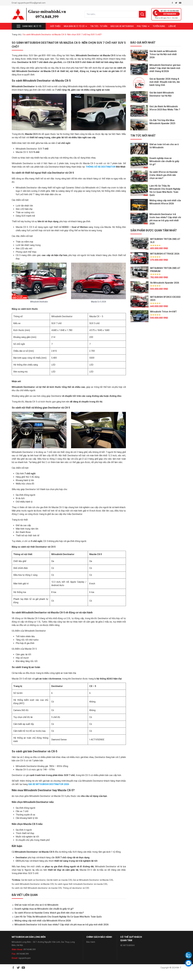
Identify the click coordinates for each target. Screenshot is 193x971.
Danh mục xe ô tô (31, 26)
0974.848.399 (29, 949)
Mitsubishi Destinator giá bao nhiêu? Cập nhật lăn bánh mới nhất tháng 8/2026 (165, 68)
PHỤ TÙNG (142, 26)
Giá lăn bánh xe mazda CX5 (59, 880)
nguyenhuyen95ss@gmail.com (31, 3)
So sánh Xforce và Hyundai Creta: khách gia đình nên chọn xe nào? (49, 912)
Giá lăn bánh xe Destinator (33, 880)
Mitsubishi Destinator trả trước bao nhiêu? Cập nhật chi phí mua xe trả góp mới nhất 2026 (62, 924)
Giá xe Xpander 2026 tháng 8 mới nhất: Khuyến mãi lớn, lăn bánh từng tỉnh (164, 81)
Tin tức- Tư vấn (98, 26)
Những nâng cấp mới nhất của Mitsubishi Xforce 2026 (43, 920)
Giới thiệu (55, 26)
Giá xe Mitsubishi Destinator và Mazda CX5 (93, 880)
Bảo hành (90, 942)
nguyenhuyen (25, 958)
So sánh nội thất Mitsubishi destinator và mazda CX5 (37, 888)
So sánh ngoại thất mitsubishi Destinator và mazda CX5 (81, 884)
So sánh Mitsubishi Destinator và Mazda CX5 (33, 884)
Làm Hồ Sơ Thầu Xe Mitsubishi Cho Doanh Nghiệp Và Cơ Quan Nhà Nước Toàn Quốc (58, 916)
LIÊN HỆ (172, 26)
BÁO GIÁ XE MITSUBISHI (122, 26)
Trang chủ (16, 34)
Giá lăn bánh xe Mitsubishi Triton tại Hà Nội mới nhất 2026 (163, 54)
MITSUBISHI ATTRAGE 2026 (164, 253)
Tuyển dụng (159, 26)
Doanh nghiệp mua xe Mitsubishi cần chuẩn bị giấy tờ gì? (44, 908)
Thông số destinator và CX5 (76, 888)
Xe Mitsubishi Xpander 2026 (164, 282)
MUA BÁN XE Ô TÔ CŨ (74, 26)
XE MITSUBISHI (127, 945)
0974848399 (169, 14)
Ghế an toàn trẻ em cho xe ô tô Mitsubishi (36, 905)
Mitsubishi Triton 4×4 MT (163, 311)
